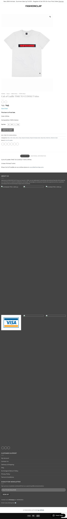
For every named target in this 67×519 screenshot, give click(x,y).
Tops (20, 137)
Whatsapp (11, 499)
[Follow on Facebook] (2, 447)
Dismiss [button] (61, 1)
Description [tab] (25, 156)
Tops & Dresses (25, 137)
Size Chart (4, 108)
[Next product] (2, 102)
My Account (5, 458)
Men (8, 137)
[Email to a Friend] (11, 144)
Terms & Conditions (7, 477)
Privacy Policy (5, 474)
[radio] (9, 124)
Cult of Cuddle (9, 140)
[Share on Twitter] (8, 144)
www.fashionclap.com (36, 167)
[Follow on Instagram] (5, 447)
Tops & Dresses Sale (35, 137)
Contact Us (4, 461)
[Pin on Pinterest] (14, 144)
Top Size (3, 124)
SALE (8, 93)
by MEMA (41, 510)
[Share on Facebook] (5, 144)
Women (48, 137)
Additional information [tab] (38, 156)
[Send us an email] (8, 447)
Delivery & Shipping (7, 464)
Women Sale (54, 137)
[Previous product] (6, 102)
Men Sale (14, 93)
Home (3, 93)
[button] (2, 6)
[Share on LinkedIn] (17, 144)
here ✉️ (14, 502)
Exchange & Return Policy (9, 471)
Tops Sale (22, 93)
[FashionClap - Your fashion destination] (33, 6)
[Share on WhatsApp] (2, 144)
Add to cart (7, 130)
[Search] (5, 6)
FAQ (2, 467)
